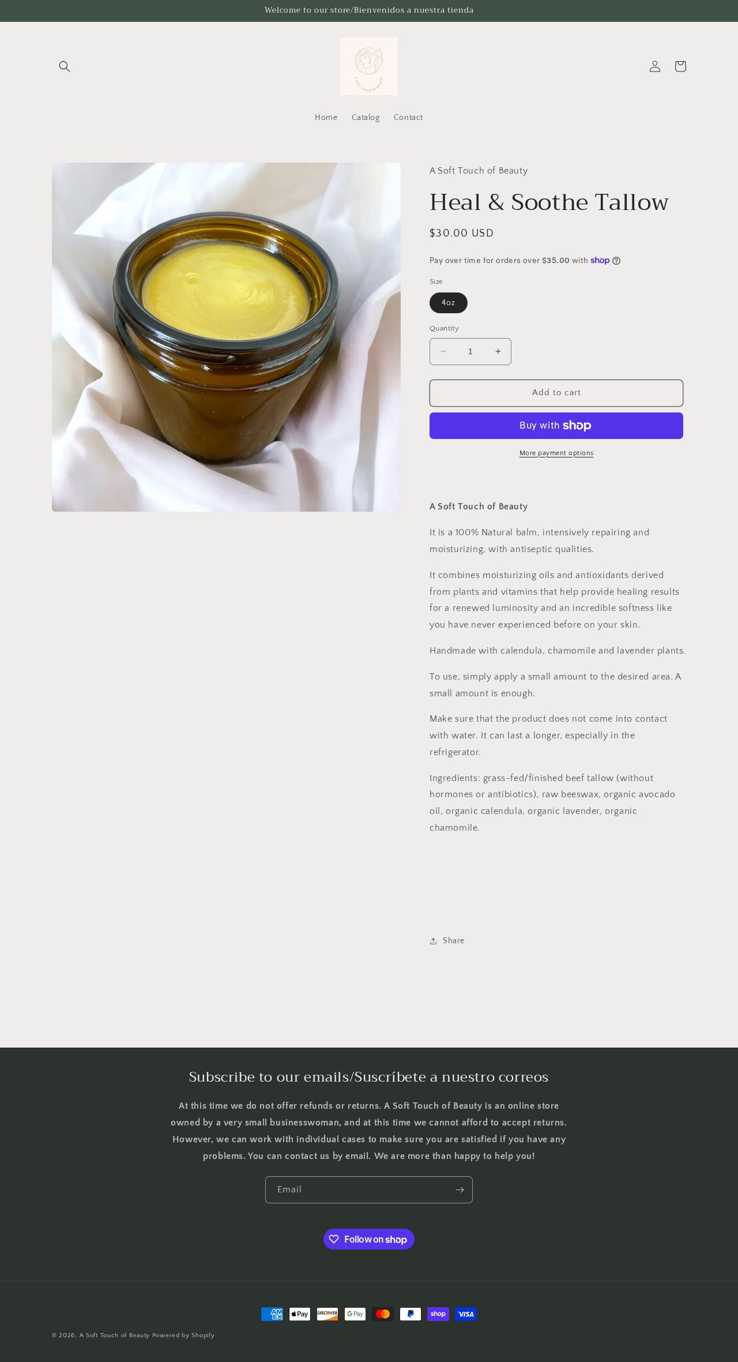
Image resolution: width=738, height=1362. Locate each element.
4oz (448, 302)
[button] (64, 66)
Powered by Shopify (183, 1335)
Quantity (444, 328)
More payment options (556, 453)
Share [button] (454, 940)
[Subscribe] (459, 1189)
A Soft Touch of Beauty (115, 1335)
